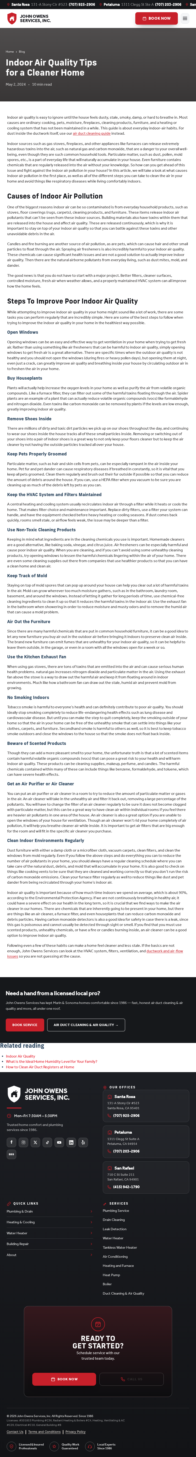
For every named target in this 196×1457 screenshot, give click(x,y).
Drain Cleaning (114, 1220)
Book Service (25, 1025)
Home (10, 51)
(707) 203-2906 (168, 4)
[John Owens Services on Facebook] (11, 1142)
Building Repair (18, 1244)
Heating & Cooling (21, 1222)
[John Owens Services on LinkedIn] (71, 1142)
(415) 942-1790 (126, 1187)
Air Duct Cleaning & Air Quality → (86, 1025)
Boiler (107, 1284)
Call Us (134, 1379)
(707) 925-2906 (82, 4)
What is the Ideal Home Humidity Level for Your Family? (51, 1061)
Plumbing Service (116, 1210)
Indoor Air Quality (20, 1056)
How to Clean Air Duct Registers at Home (40, 1067)
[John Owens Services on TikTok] (47, 1142)
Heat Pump (111, 1275)
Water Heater (17, 1233)
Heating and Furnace (118, 1265)
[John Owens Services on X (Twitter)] (35, 1142)
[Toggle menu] (185, 18)
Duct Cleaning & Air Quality (123, 1293)
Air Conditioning (115, 1256)
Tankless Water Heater (120, 1247)
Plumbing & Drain (20, 1211)
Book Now (68, 1379)
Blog (22, 51)
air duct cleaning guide (92, 133)
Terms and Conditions (44, 1432)
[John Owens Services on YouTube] (59, 1142)
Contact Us (15, 1432)
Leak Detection (114, 1229)
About (11, 1255)
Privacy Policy (75, 1432)
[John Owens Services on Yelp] (83, 1142)
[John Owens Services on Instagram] (23, 1142)
